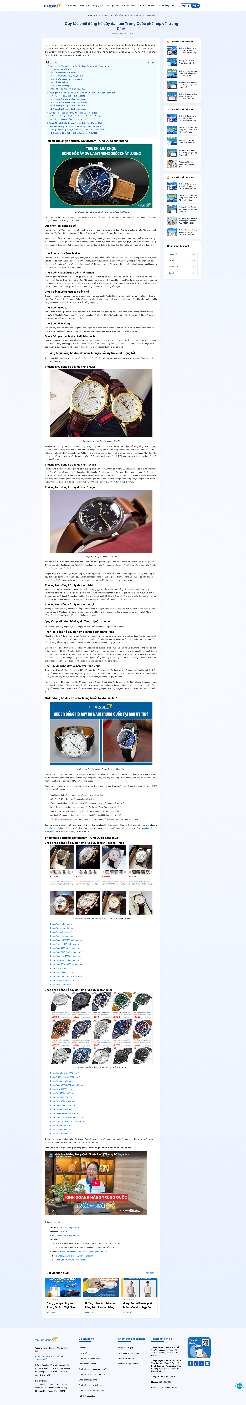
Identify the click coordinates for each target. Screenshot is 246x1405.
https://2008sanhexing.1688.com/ (65, 1077)
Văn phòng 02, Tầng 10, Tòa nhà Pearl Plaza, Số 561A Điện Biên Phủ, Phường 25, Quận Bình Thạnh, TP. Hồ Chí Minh (166, 1365)
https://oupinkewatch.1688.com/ (64, 1073)
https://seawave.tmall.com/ (62, 980)
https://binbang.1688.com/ (61, 1133)
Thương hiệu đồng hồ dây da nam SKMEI (68, 96)
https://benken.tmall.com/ (61, 928)
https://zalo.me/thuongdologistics (70, 1260)
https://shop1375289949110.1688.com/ (67, 1121)
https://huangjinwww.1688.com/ (64, 1113)
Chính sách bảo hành (87, 1364)
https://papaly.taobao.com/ (62, 936)
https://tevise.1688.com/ (61, 1125)
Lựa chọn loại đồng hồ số (62, 69)
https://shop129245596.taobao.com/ (66, 956)
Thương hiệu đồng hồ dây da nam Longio (69, 109)
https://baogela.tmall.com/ (61, 972)
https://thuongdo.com (69, 1227)
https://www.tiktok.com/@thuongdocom (75, 1256)
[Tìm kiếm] (173, 5)
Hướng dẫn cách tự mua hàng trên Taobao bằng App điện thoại (100, 1307)
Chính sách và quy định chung (91, 1385)
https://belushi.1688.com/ (61, 1089)
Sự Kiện (151, 5)
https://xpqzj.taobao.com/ (61, 968)
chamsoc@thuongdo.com (68, 1235)
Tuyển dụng (163, 5)
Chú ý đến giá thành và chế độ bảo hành (69, 89)
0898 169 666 (161, 1382)
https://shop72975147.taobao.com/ (65, 948)
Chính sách (127, 5)
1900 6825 (163, 1377)
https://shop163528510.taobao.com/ (66, 940)
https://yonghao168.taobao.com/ (64, 944)
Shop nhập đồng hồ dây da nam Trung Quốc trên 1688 (75, 133)
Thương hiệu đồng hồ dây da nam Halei (69, 106)
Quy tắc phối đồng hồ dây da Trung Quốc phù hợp (73, 113)
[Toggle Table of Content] (150, 62)
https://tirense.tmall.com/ (61, 924)
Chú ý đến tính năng (60, 86)
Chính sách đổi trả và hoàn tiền (91, 1390)
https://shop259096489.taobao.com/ (66, 964)
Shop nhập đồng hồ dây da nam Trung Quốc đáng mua (74, 127)
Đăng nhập (185, 6)
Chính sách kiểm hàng (88, 1380)
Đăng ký (195, 6)
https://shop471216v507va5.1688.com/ (67, 1085)
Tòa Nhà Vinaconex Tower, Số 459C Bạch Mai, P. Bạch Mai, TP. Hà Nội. (165, 1351)
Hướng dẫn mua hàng (127, 1358)
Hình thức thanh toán (87, 1396)
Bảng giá (97, 5)
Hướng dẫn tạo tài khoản (128, 1353)
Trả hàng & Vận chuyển (128, 1364)
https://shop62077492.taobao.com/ (66, 952)
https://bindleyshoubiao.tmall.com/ (65, 960)
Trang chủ (91, 15)
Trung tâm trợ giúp (125, 1348)
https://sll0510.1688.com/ (61, 1129)
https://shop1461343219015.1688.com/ (66, 1117)
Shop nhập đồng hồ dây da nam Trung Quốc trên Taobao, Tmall (78, 130)
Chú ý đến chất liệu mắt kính (64, 73)
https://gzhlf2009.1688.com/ (62, 1093)
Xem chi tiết (52, 1312)
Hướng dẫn (112, 5)
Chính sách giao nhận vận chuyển (93, 1369)
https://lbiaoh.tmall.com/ (60, 932)
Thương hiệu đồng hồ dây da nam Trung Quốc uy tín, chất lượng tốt (82, 93)
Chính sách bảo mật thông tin (91, 1358)
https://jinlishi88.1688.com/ (62, 1097)
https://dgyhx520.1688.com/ (62, 1101)
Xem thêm (152, 1272)
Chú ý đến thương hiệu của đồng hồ (67, 79)
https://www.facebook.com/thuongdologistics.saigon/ (83, 1252)
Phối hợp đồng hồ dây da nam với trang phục (71, 119)
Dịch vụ (83, 5)
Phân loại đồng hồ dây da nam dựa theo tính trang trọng (76, 116)
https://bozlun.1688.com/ (61, 1081)
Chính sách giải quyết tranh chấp (92, 1374)
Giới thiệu (72, 5)
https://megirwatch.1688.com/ (63, 1105)
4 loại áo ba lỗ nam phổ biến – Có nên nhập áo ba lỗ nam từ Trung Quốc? (139, 1307)
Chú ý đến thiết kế (60, 82)
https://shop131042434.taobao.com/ (66, 976)
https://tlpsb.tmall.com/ (60, 984)
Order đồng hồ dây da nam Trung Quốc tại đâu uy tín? (75, 123)
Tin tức (141, 5)
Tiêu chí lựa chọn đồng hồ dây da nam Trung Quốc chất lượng (78, 66)
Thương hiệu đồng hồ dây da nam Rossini (69, 99)
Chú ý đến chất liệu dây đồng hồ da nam (69, 76)
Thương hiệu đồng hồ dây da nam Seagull (70, 102)
